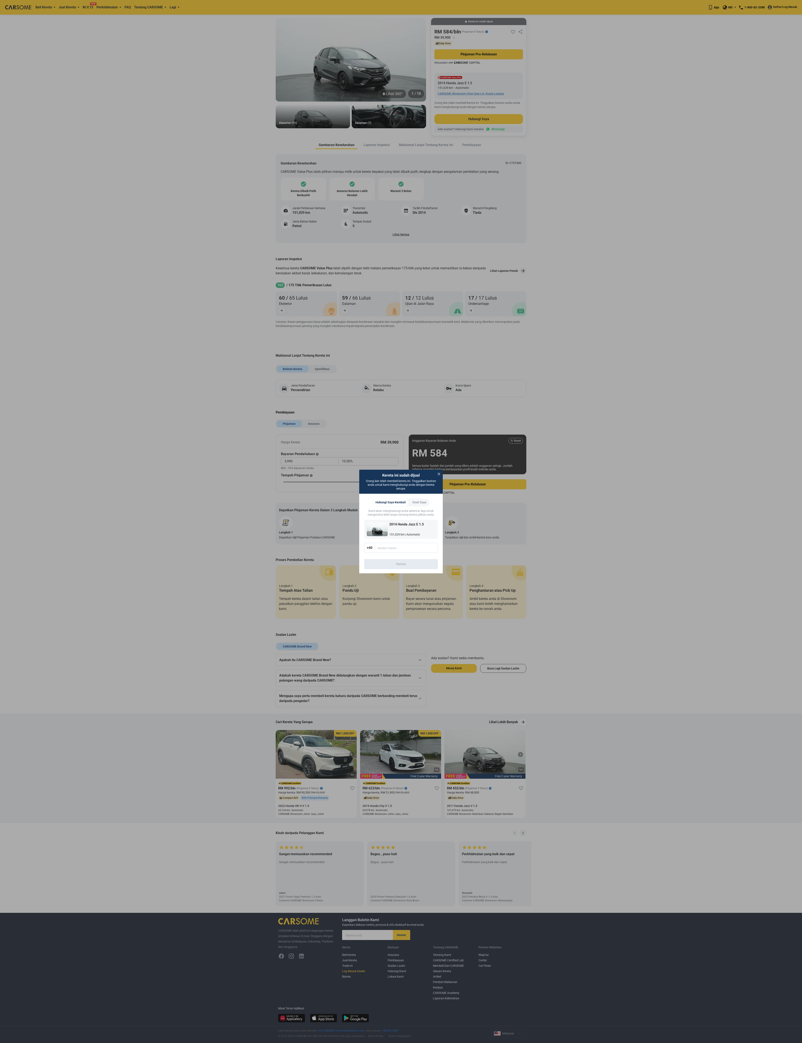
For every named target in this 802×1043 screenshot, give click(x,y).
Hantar (401, 564)
